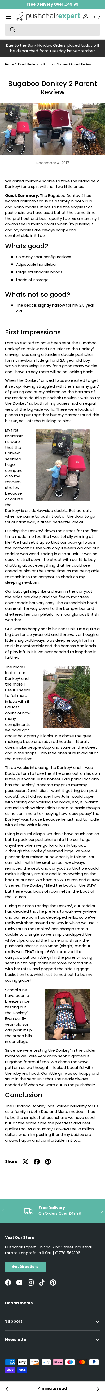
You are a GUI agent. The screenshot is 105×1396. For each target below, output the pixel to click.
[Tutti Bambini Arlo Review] (98, 1389)
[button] (96, 16)
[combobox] (52, 30)
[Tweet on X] (25, 1161)
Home (9, 64)
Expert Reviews (28, 64)
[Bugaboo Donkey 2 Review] (7, 1389)
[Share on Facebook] (36, 1161)
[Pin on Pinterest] (48, 1161)
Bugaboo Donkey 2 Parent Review (67, 64)
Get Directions (25, 1266)
